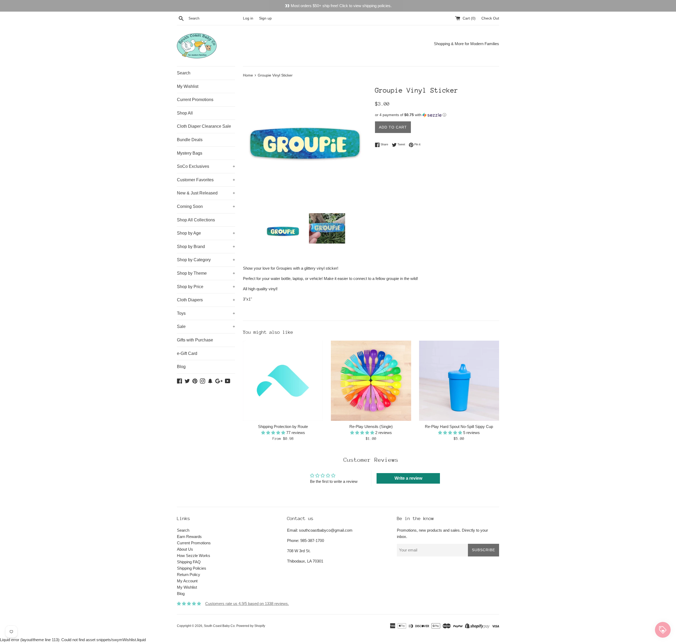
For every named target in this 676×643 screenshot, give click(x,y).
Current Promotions (195, 99)
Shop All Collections (196, 220)
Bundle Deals (190, 139)
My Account (187, 581)
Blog (181, 366)
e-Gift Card (187, 353)
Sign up (265, 18)
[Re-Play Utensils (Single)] (371, 381)
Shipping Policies (191, 568)
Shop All (185, 113)
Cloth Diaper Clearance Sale (204, 126)
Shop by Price (206, 286)
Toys (206, 313)
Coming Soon (206, 206)
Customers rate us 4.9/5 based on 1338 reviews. (247, 603)
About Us (185, 549)
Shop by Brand (206, 246)
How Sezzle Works (193, 555)
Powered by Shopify (250, 626)
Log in (248, 18)
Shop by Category (206, 260)
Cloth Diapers (206, 300)
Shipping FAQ (189, 562)
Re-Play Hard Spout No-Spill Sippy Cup (459, 426)
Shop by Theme (206, 273)
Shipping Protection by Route (283, 426)
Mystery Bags (189, 153)
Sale (206, 326)
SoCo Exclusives (206, 166)
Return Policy (188, 574)
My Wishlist (187, 86)
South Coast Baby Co (219, 626)
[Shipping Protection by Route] (283, 381)
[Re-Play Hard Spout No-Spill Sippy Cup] (459, 381)
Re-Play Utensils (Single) (371, 426)
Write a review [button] (408, 478)
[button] (437, 114)
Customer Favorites (206, 180)
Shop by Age (206, 233)
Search (183, 73)
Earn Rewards (189, 536)
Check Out (490, 18)
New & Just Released (206, 193)
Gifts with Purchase (195, 340)
